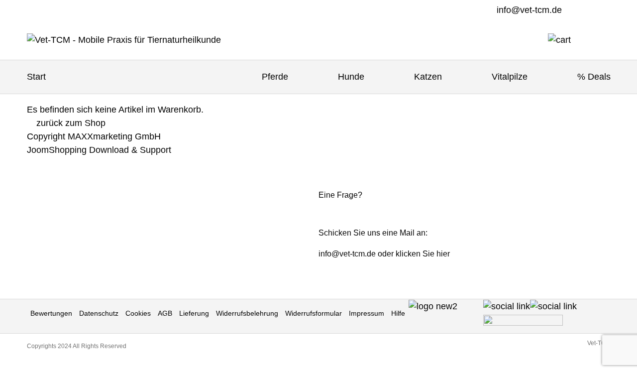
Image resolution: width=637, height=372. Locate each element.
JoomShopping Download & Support (99, 150)
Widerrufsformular (313, 313)
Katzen (428, 77)
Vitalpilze (510, 77)
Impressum (366, 313)
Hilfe (398, 313)
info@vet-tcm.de (529, 10)
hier (443, 253)
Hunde (351, 77)
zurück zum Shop (70, 123)
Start (36, 77)
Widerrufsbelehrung (247, 313)
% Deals (594, 77)
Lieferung (194, 313)
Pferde (275, 77)
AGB (165, 313)
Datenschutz (98, 313)
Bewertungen (51, 313)
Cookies (138, 313)
